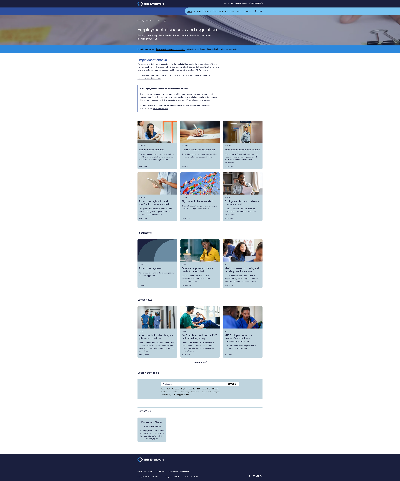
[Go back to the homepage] (151, 5)
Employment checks (188, 389)
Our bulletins (184, 471)
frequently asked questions (149, 78)
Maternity (215, 389)
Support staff (206, 392)
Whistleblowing (166, 395)
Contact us (142, 471)
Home (139, 21)
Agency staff (165, 389)
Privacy (151, 471)
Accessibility (173, 471)
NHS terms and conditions (169, 392)
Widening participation (181, 395)
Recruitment (195, 392)
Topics (144, 21)
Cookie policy (161, 471)
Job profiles (206, 389)
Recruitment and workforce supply (156, 21)
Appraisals (175, 389)
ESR (198, 389)
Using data (216, 392)
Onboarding (185, 392)
